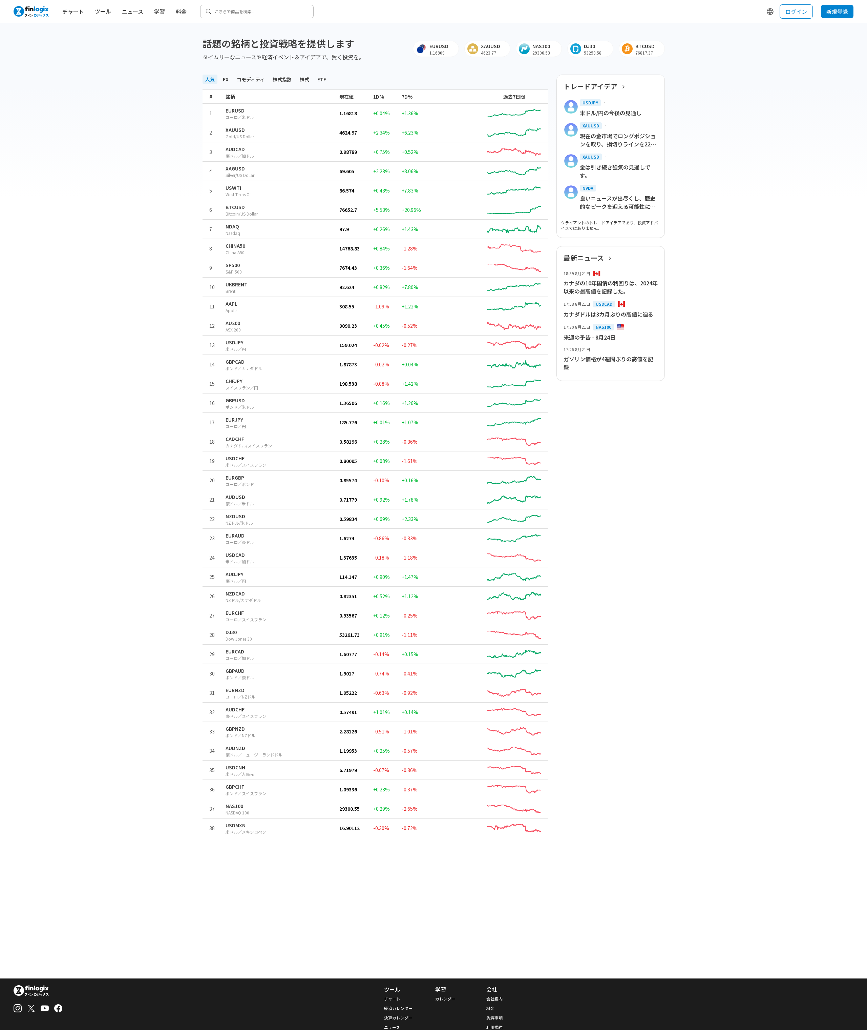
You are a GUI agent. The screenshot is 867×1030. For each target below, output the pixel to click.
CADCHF (235, 439)
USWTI (233, 187)
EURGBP (235, 477)
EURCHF (235, 612)
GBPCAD (235, 361)
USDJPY (235, 342)
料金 (181, 11)
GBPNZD (235, 728)
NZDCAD (235, 593)
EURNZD (235, 690)
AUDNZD (235, 748)
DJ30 (231, 632)
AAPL (231, 303)
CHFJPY (234, 381)
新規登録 (837, 11)
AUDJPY (235, 574)
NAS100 (234, 806)
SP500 (233, 265)
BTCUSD (235, 207)
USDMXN (236, 825)
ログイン (796, 11)
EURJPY (234, 419)
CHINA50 (235, 245)
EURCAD (235, 651)
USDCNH (235, 767)
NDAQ (232, 226)
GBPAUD (235, 670)
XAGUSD (235, 168)
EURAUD (235, 535)
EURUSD (235, 110)
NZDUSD (235, 516)
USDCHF (235, 458)
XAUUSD (235, 129)
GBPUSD (235, 400)
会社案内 (494, 999)
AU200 (233, 323)
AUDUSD (235, 496)
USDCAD (235, 554)
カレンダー (445, 999)
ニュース (132, 11)
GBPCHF (235, 786)
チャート (73, 11)
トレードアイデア (590, 86)
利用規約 (494, 1027)
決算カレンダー (398, 1018)
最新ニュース (584, 258)
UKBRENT (237, 284)
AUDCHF (235, 709)
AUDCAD (235, 149)
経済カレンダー (398, 1008)
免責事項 (494, 1018)
